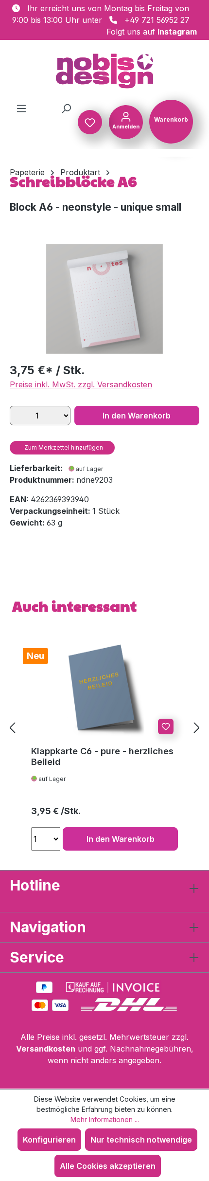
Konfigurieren (49, 1140)
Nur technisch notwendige (141, 1140)
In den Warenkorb (137, 415)
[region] (104, 299)
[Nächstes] (197, 727)
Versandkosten (45, 1049)
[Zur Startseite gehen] (104, 71)
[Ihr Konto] (126, 121)
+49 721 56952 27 (157, 20)
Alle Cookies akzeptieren (108, 1166)
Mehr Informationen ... (104, 1119)
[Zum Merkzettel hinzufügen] (166, 726)
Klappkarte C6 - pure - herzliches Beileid (102, 756)
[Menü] (21, 108)
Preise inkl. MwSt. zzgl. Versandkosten (81, 384)
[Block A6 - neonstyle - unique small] (104, 299)
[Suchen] (66, 108)
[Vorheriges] (12, 727)
